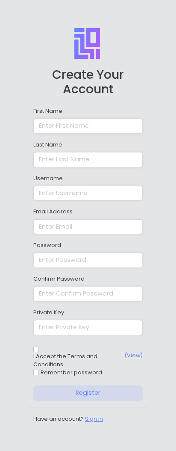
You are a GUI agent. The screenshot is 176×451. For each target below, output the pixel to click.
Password (47, 245)
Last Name (47, 144)
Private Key (48, 312)
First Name (47, 111)
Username (48, 178)
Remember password (71, 372)
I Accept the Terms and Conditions (65, 360)
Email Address (53, 211)
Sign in (94, 418)
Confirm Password (59, 278)
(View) (133, 355)
